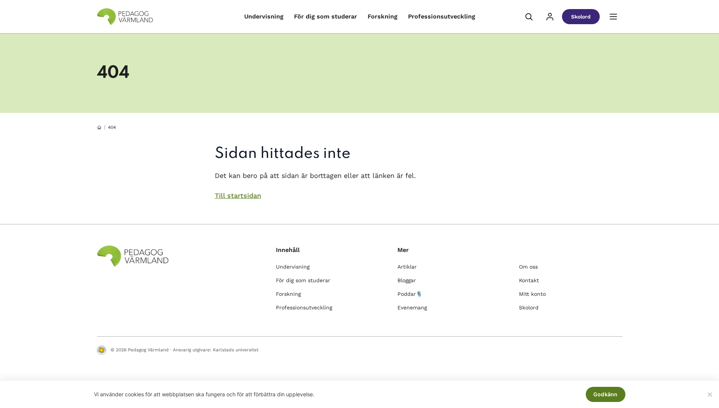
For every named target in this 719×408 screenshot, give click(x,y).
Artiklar (407, 267)
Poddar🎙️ (409, 294)
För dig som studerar (325, 16)
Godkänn (605, 394)
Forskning (382, 16)
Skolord (581, 17)
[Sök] (529, 17)
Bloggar (406, 280)
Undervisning (263, 16)
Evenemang (412, 307)
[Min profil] (550, 17)
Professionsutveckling (441, 16)
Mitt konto (532, 294)
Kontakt (529, 280)
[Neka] (709, 394)
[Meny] (613, 17)
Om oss (528, 267)
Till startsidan (238, 195)
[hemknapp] (99, 127)
